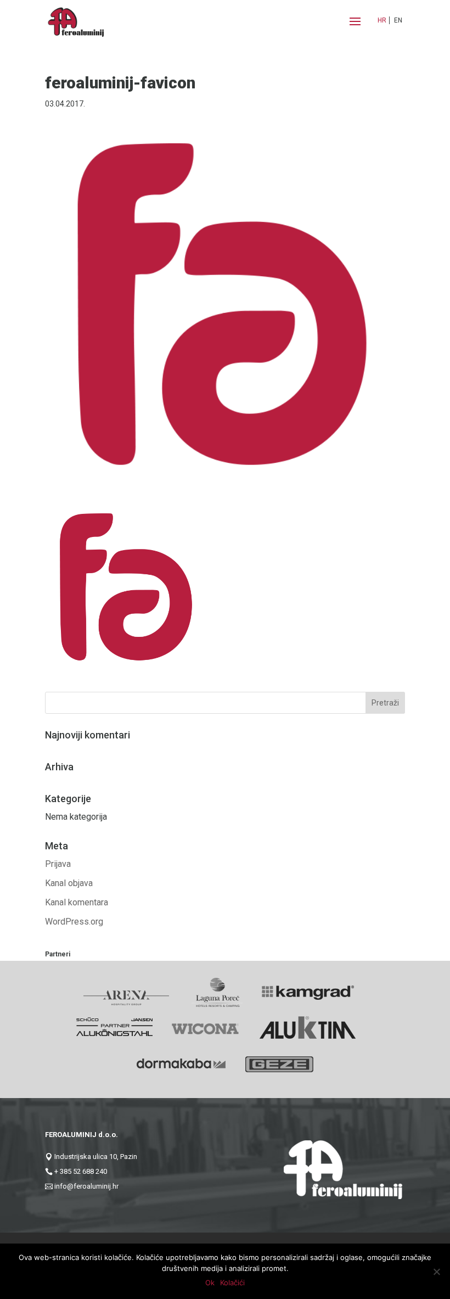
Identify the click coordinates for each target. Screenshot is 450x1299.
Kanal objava (69, 883)
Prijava (58, 864)
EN (398, 20)
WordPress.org (74, 921)
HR (382, 20)
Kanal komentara (76, 902)
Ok (210, 1282)
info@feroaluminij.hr (86, 1186)
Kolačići (232, 1282)
